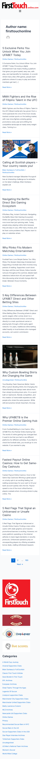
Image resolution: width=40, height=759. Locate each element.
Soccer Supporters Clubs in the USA (16, 732)
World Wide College (9, 754)
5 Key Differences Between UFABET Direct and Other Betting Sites (19, 299)
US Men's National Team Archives (15, 746)
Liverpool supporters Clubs (12, 695)
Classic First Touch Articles (12, 673)
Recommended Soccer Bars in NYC (15, 724)
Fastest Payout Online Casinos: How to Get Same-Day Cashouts (19, 463)
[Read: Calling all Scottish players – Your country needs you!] (19, 149)
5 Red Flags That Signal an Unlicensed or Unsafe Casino (19, 512)
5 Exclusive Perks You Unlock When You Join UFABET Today (16, 51)
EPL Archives (7, 680)
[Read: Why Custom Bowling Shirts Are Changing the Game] (19, 356)
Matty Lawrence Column (11, 706)
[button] (20, 11)
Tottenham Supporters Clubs (13, 739)
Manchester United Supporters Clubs (16, 702)
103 (26, 560)
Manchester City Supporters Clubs (15, 699)
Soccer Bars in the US (10, 728)
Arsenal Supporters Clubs (12, 666)
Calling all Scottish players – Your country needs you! (19, 164)
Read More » (7, 87)
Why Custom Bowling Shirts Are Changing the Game (19, 374)
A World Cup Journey (10, 662)
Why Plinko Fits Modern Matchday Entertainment (17, 249)
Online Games (7, 59)
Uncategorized (8, 380)
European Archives (9, 684)
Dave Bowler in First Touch (12, 677)
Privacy (5, 721)
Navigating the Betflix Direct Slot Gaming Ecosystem (15, 202)
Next (20, 564)
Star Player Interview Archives (13, 735)
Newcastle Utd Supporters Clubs (14, 713)
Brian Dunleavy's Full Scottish (13, 170)
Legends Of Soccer (9, 691)
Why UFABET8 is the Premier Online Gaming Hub (19, 419)
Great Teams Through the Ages (14, 688)
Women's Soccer (8, 750)
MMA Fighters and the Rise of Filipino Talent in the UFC (19, 98)
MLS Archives (7, 710)
